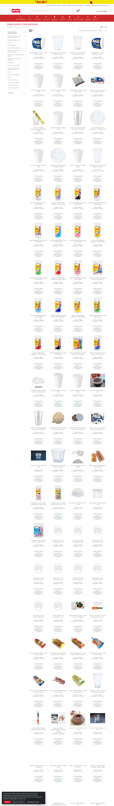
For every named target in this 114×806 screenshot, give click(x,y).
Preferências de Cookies (33, 802)
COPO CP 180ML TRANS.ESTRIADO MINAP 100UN (38, 129)
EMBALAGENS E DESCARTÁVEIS (12, 32)
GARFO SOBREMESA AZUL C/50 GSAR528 (38, 316)
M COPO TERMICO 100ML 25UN (78, 166)
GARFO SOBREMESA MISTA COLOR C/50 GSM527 (78, 353)
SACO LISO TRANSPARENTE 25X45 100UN (97, 466)
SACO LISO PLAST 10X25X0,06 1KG (58, 616)
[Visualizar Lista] (33, 30)
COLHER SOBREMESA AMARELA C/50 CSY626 (98, 241)
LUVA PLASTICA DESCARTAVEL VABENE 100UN (58, 729)
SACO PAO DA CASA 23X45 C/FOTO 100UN (97, 653)
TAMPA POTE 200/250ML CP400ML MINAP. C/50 (97, 766)
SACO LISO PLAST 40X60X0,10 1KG (38, 578)
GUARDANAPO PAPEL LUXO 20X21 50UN (77, 91)
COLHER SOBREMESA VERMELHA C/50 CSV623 (58, 278)
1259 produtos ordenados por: (88, 30)
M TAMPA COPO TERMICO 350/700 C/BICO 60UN (38, 391)
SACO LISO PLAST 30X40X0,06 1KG (77, 578)
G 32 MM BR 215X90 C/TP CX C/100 (78, 503)
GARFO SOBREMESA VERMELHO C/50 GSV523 (38, 353)
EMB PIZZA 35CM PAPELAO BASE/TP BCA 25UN (77, 428)
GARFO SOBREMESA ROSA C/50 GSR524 (78, 278)
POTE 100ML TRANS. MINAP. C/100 (97, 503)
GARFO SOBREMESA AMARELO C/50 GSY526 (78, 316)
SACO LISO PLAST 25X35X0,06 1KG (97, 578)
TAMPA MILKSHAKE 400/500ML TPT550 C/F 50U (97, 128)
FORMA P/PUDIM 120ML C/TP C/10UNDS (38, 766)
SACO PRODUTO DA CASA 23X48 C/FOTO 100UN (78, 653)
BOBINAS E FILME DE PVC (14, 40)
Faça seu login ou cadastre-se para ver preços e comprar (38, 66)
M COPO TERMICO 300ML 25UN (58, 91)
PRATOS (10, 77)
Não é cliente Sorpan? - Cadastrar (80, 5)
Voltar (104, 27)
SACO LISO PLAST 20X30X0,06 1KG (38, 616)
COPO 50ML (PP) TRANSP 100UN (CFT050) (58, 466)
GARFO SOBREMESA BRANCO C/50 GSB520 (98, 203)
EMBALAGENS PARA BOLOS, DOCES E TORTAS (15, 51)
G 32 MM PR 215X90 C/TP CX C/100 (78, 728)
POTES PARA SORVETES (13, 74)
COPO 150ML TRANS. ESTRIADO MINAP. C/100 (38, 728)
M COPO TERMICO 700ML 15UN (58, 391)
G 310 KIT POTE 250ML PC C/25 (98, 391)
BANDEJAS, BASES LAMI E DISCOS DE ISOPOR (14, 37)
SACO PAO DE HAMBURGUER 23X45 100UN (58, 691)
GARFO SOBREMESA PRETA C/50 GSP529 (58, 353)
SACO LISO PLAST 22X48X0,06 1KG (77, 541)
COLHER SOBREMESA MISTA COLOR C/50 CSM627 (97, 278)
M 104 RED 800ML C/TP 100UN (78, 466)
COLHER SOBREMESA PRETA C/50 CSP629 (78, 203)
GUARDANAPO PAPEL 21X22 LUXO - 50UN (38, 53)
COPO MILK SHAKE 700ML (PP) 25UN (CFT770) (98, 691)
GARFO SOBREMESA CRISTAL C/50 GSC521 (38, 241)
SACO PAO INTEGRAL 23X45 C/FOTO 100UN (77, 691)
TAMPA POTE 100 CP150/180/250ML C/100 (58, 803)
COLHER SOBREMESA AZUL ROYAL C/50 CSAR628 (58, 316)
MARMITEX (10, 62)
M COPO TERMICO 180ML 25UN (38, 91)
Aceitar (7, 802)
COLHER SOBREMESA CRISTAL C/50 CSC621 (58, 203)
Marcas (11, 93)
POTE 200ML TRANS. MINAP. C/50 (58, 766)
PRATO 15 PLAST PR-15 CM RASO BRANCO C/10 (97, 616)
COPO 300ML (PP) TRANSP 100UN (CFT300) (97, 166)
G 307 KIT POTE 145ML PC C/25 (38, 466)
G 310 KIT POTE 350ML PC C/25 (78, 803)
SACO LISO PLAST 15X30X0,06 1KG (58, 578)
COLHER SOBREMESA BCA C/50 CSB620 (38, 203)
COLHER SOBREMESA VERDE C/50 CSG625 (38, 278)
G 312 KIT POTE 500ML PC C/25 (98, 728)
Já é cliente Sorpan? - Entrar (57, 5)
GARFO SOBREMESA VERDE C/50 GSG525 (97, 316)
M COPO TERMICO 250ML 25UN (38, 166)
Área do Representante (101, 5)
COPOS (9, 42)
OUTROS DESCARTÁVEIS (14, 65)
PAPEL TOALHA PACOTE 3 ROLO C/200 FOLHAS (98, 91)
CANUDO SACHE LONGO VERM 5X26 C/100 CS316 (38, 503)
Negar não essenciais (18, 802)
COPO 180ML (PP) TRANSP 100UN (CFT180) (58, 53)
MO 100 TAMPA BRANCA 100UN (97, 803)
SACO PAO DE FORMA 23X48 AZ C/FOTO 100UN (38, 691)
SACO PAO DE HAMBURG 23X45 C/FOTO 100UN (58, 653)
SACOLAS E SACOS (12, 80)
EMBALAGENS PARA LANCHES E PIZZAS (16, 55)
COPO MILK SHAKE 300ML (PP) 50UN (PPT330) (78, 53)
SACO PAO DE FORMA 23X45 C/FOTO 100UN (38, 653)
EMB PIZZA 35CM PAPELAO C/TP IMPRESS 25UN (58, 428)
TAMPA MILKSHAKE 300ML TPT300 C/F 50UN (58, 166)
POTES (9, 72)
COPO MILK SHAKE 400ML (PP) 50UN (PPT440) (38, 428)
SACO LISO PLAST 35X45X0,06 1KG (97, 541)
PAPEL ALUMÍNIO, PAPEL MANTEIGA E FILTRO (14, 68)
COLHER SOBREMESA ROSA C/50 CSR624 (77, 241)
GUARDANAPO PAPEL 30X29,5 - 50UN (97, 53)
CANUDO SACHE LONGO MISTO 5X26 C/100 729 (58, 503)
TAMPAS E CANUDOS (13, 88)
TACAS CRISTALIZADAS (13, 82)
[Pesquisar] (72, 10)
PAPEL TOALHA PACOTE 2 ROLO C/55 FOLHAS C (98, 428)
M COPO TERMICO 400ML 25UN (78, 391)
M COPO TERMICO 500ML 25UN (58, 128)
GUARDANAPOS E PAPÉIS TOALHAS (14, 59)
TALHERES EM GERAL (13, 85)
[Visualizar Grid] (30, 30)
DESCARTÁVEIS (11, 45)
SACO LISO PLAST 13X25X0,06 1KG (58, 541)
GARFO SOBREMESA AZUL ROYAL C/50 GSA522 (98, 353)
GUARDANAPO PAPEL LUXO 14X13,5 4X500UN (77, 616)
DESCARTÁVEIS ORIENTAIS (14, 48)
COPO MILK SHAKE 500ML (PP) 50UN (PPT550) (78, 128)
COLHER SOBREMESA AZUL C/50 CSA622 (58, 241)
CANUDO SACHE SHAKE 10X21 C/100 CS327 (38, 541)
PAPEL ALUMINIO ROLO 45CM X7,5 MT (78, 766)
